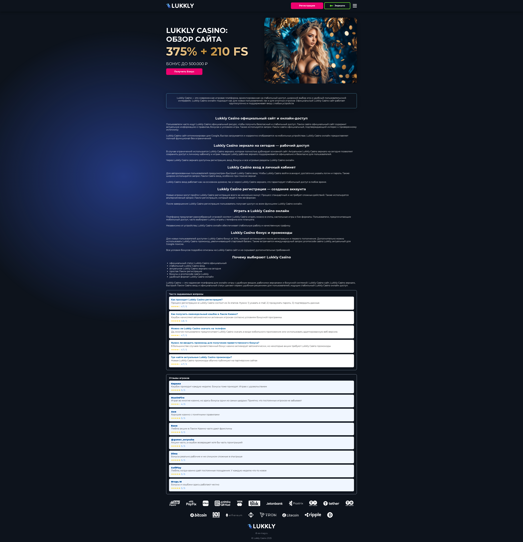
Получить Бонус (184, 71)
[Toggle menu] (355, 6)
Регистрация (307, 5)
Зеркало (340, 5)
